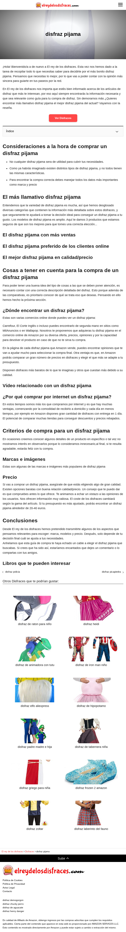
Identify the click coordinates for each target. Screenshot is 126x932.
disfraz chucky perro (13, 904)
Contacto (7, 891)
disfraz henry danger (13, 911)
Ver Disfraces (63, 118)
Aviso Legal (9, 887)
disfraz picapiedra (111, 571)
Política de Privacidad (14, 884)
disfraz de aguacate (13, 907)
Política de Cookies (12, 880)
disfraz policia (12, 571)
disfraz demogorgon (13, 900)
